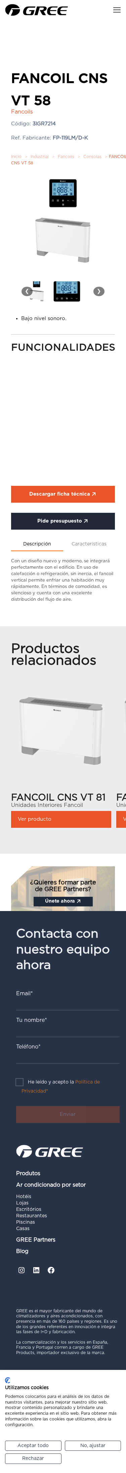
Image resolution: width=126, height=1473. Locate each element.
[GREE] (36, 10)
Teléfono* (28, 1046)
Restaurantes (31, 1216)
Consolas (92, 157)
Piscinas (25, 1222)
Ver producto (34, 819)
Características (89, 544)
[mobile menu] (117, 10)
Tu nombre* (31, 1020)
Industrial (40, 157)
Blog (22, 1251)
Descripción (37, 544)
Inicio (16, 157)
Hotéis (23, 1196)
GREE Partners (35, 1240)
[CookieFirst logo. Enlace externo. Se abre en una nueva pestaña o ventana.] (7, 1380)
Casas (23, 1228)
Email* (24, 993)
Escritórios (28, 1209)
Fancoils (66, 157)
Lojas (22, 1203)
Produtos (28, 1173)
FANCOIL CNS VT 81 (58, 798)
